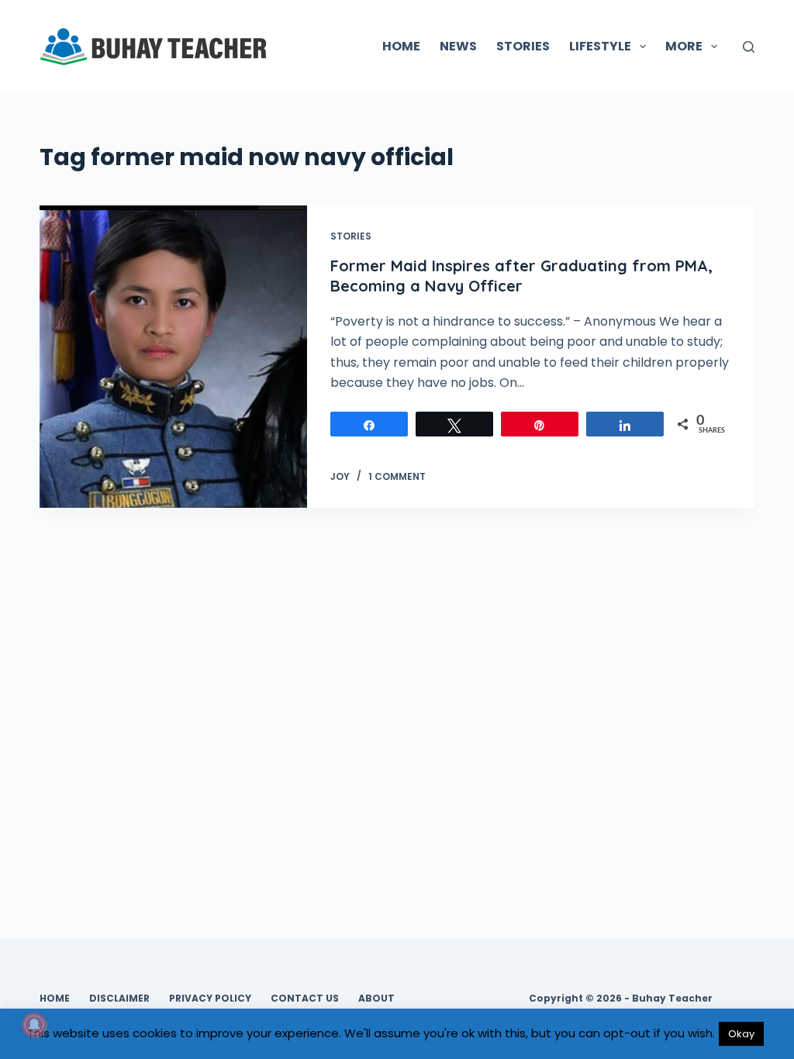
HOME (401, 46)
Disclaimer (119, 998)
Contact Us (305, 998)
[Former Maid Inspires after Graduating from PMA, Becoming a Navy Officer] (173, 356)
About (376, 998)
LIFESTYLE (600, 46)
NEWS (458, 46)
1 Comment (397, 476)
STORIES (523, 46)
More (684, 46)
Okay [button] (741, 1033)
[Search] (748, 47)
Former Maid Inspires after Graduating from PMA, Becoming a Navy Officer (521, 275)
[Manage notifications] (34, 1024)
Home (55, 998)
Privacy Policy (210, 998)
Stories (350, 236)
